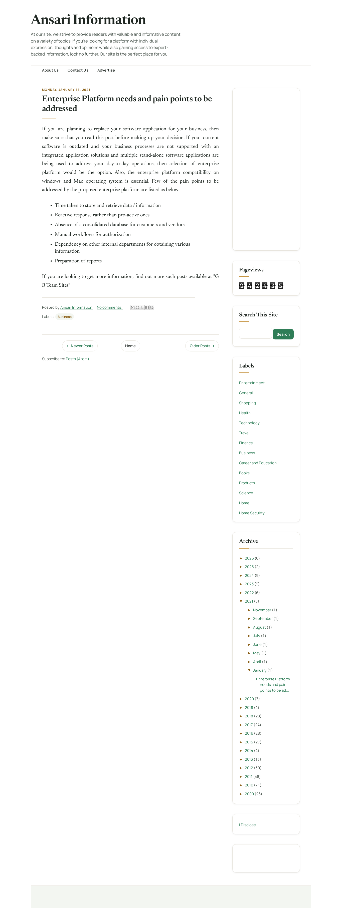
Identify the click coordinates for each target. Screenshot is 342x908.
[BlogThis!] (137, 307)
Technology (249, 422)
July (257, 635)
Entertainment (252, 382)
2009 (250, 793)
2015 (249, 742)
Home (130, 345)
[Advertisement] (266, 169)
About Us (50, 70)
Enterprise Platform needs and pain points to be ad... (273, 684)
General (246, 392)
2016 (249, 733)
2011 (249, 776)
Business (65, 316)
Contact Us (78, 70)
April (257, 661)
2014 (249, 750)
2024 (250, 575)
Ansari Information (88, 21)
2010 (249, 785)
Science (246, 493)
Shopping (247, 402)
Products (247, 483)
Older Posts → (202, 345)
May (257, 653)
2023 (249, 584)
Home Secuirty (252, 513)
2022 (250, 592)
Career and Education (258, 463)
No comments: (110, 307)
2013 (249, 759)
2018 (249, 716)
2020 (250, 698)
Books (244, 473)
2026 (250, 558)
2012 (249, 767)
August (260, 627)
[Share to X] (142, 307)
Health (245, 412)
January (260, 670)
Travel (244, 432)
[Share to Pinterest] (151, 307)
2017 (249, 724)
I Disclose (247, 824)
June (257, 644)
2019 (249, 707)
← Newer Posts (80, 345)
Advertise (106, 70)
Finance (246, 442)
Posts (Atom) (77, 358)
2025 (250, 566)
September (263, 618)
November (262, 610)
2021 (249, 601)
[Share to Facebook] (146, 307)
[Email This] (132, 307)
